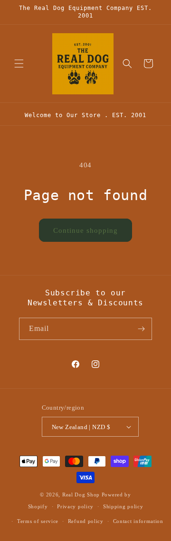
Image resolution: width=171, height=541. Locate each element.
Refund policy (86, 521)
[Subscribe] (141, 329)
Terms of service (37, 521)
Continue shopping (85, 230)
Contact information (138, 521)
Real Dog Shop (81, 494)
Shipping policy (123, 506)
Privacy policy (75, 506)
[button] (19, 63)
